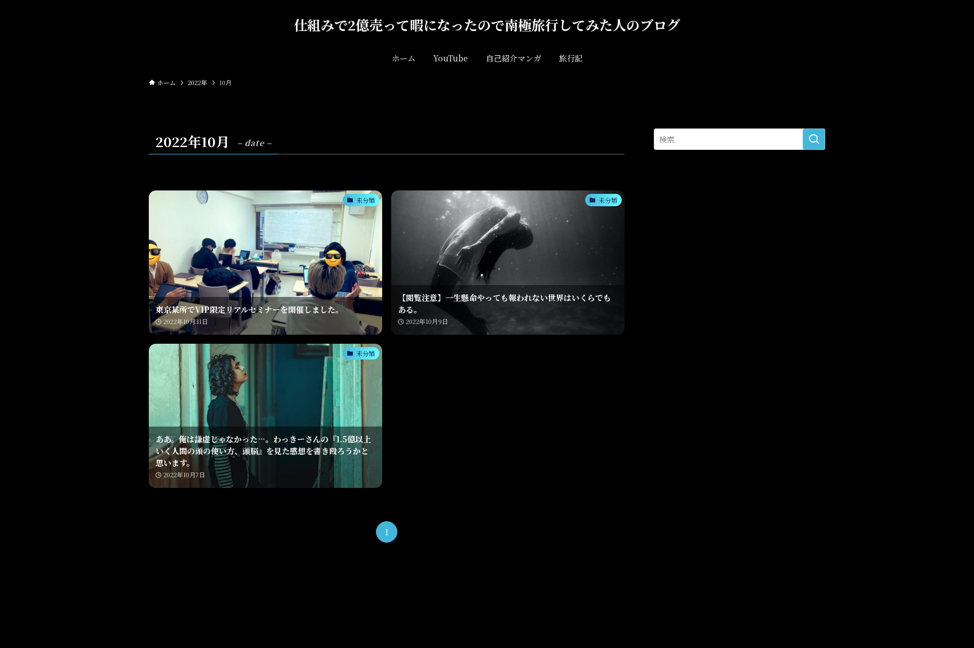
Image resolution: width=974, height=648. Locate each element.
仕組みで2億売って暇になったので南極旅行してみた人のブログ (487, 25)
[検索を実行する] (814, 139)
